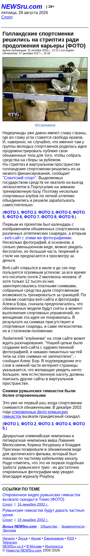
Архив (36, 538)
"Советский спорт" (19, 178)
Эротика (9, 530)
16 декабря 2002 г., (33, 504)
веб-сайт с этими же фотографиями (38, 238)
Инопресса (54, 546)
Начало (8, 538)
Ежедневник (54, 538)
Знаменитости (72, 526)
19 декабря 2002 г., (33, 520)
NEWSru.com (21, 6)
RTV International (45, 125)
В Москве (34, 546)
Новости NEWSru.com (24, 550)
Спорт (7, 17)
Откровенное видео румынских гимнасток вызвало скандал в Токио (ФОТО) (41, 497)
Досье (23, 538)
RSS (70, 538)
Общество (48, 526)
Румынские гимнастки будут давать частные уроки (43, 512)
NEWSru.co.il (12, 546)
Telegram (9, 542)
